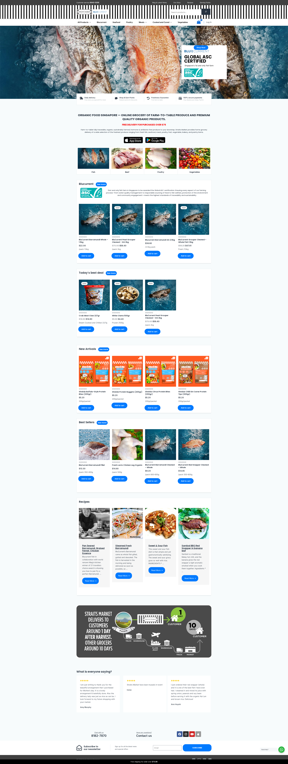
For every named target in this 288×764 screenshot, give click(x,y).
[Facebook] (179, 734)
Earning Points (205, 2)
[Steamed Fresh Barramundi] (127, 523)
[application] (89, 22)
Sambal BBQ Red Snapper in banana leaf (192, 548)
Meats (141, 22)
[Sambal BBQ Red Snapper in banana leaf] (193, 523)
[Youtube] (192, 734)
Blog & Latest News (159, 2)
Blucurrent (101, 22)
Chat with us (99, 732)
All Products (83, 22)
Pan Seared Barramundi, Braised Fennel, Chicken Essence (93, 549)
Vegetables (183, 22)
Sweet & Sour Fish (158, 545)
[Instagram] (186, 734)
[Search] (205, 12)
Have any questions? (144, 732)
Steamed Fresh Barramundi (123, 547)
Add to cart (86, 256)
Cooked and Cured (161, 22)
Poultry (129, 22)
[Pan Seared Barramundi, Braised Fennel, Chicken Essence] (94, 523)
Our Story (177, 2)
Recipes (190, 2)
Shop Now (191, 74)
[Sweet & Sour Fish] (160, 523)
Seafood (116, 22)
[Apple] (198, 734)
